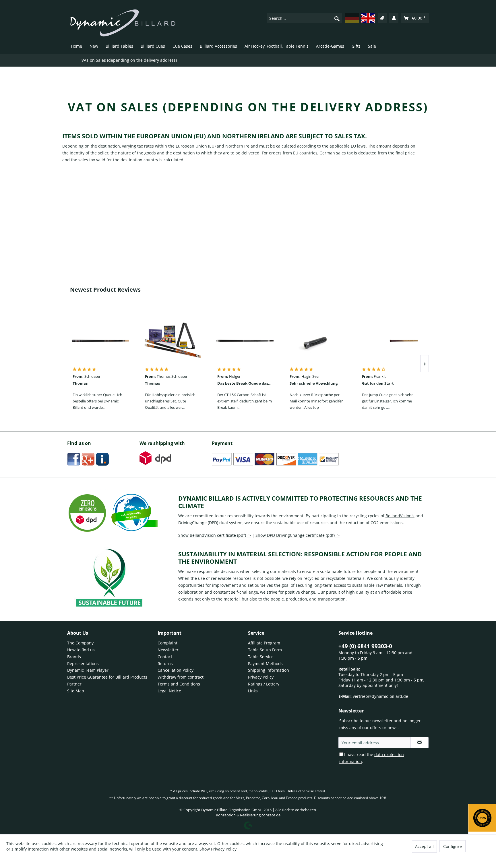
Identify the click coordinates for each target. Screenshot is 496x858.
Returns (165, 663)
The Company (80, 643)
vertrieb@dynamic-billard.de (380, 696)
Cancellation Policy (175, 670)
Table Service (261, 656)
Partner (74, 684)
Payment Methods (265, 663)
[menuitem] (304, 18)
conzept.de (270, 815)
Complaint (167, 643)
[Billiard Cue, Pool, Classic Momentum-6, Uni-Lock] (100, 340)
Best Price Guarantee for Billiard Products (107, 677)
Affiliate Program (264, 643)
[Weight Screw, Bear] (317, 340)
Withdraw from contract (181, 677)
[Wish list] (382, 18)
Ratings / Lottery (263, 684)
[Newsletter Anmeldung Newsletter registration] (419, 742)
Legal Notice (169, 691)
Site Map (75, 691)
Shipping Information (268, 670)
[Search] (337, 18)
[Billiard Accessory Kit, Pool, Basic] (172, 340)
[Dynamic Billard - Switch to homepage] (123, 23)
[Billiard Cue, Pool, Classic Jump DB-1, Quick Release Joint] (389, 340)
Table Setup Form (265, 649)
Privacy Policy (261, 677)
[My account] (393, 18)
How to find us (81, 649)
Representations (83, 663)
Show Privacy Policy (218, 849)
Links (253, 691)
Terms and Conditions (179, 684)
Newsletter (168, 649)
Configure (452, 846)
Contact (165, 656)
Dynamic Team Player (87, 670)
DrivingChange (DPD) (198, 522)
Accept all (424, 846)
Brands (74, 656)
